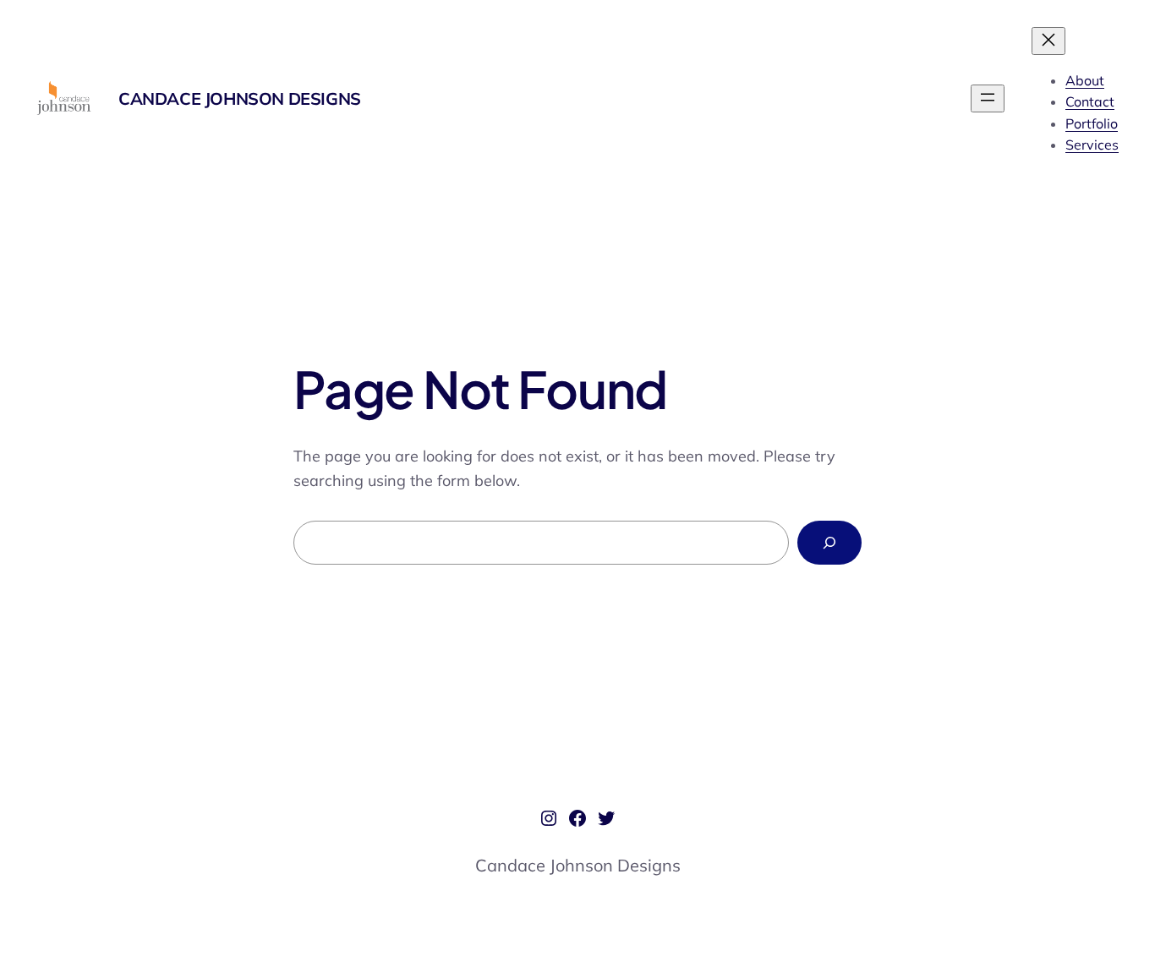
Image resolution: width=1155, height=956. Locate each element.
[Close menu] (1048, 41)
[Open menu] (987, 98)
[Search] (829, 543)
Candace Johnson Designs (239, 98)
